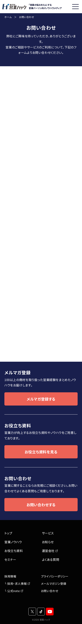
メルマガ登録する (41, 399)
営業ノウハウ (13, 542)
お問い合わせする (41, 504)
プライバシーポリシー (54, 576)
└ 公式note (12, 591)
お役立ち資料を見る (41, 452)
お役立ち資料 (13, 550)
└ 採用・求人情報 (15, 583)
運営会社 (48, 550)
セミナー (10, 559)
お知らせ (48, 542)
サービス (48, 533)
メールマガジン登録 (53, 583)
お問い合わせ (49, 591)
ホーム (8, 17)
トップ (8, 533)
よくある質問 (50, 559)
